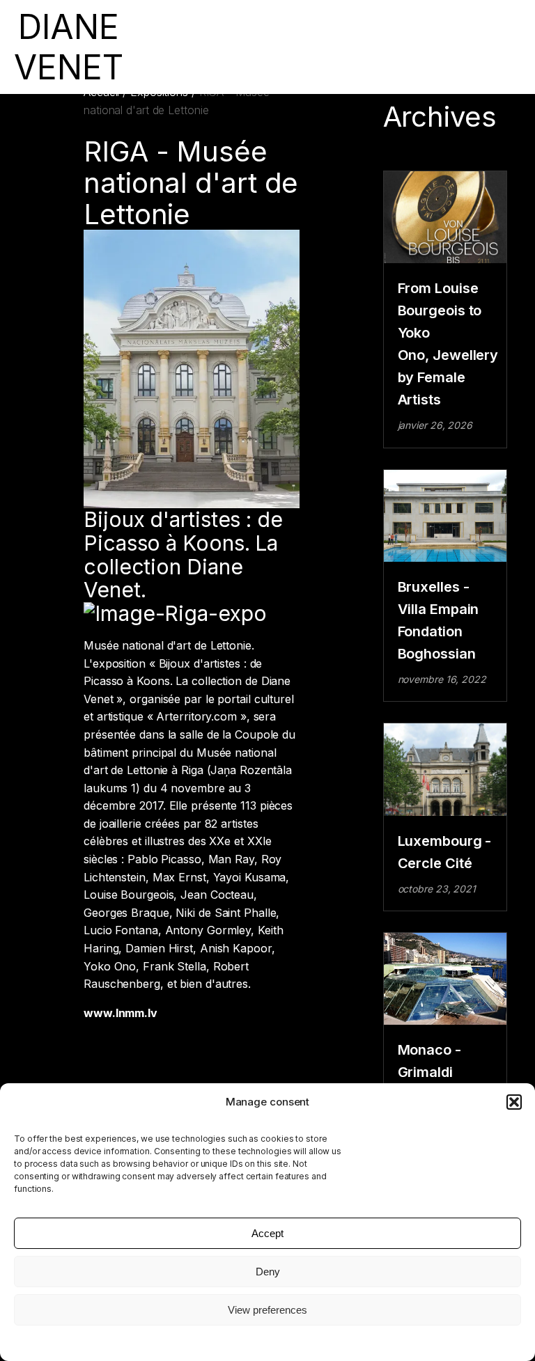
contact (421, 47)
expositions (152, 47)
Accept (267, 1233)
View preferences (267, 1310)
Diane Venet (370, 47)
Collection (246, 47)
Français (500, 47)
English (459, 47)
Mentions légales (267, 1342)
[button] (514, 1102)
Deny (268, 1271)
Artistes (200, 47)
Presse (305, 47)
